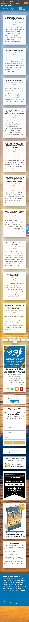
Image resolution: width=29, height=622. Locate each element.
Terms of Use (22, 603)
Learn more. (8, 5)
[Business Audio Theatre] (14, 397)
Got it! (26, 3)
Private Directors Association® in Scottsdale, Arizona (14, 211)
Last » (15, 342)
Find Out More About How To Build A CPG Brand (14, 459)
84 (21, 340)
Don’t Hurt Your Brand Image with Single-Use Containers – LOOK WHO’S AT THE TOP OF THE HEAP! (14, 145)
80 (12, 340)
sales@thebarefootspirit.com (14, 452)
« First (19, 338)
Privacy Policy (13, 603)
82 (17, 340)
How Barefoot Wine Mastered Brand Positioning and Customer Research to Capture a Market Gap (14, 179)
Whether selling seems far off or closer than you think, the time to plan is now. (14, 307)
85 (24, 340)
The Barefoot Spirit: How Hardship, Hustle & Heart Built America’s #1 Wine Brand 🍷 (14, 18)
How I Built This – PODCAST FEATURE (14, 243)
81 (14, 340)
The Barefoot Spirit (12, 22)
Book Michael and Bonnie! (14, 80)
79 (9, 340)
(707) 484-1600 (14, 450)
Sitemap (12, 605)
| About (5, 603)
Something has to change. (14, 50)
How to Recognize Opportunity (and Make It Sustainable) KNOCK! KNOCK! (14, 112)
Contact (17, 605)
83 (19, 340)
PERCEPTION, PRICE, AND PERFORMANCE (14, 274)
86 (26, 340)
